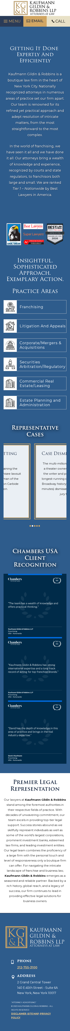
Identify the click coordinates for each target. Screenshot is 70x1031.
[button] (12, 20)
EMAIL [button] (37, 21)
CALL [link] (60, 21)
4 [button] (37, 526)
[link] (35, 8)
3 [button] (34, 526)
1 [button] (30, 526)
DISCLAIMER (19, 1013)
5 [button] (39, 526)
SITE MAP (33, 1013)
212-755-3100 (27, 967)
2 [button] (32, 526)
